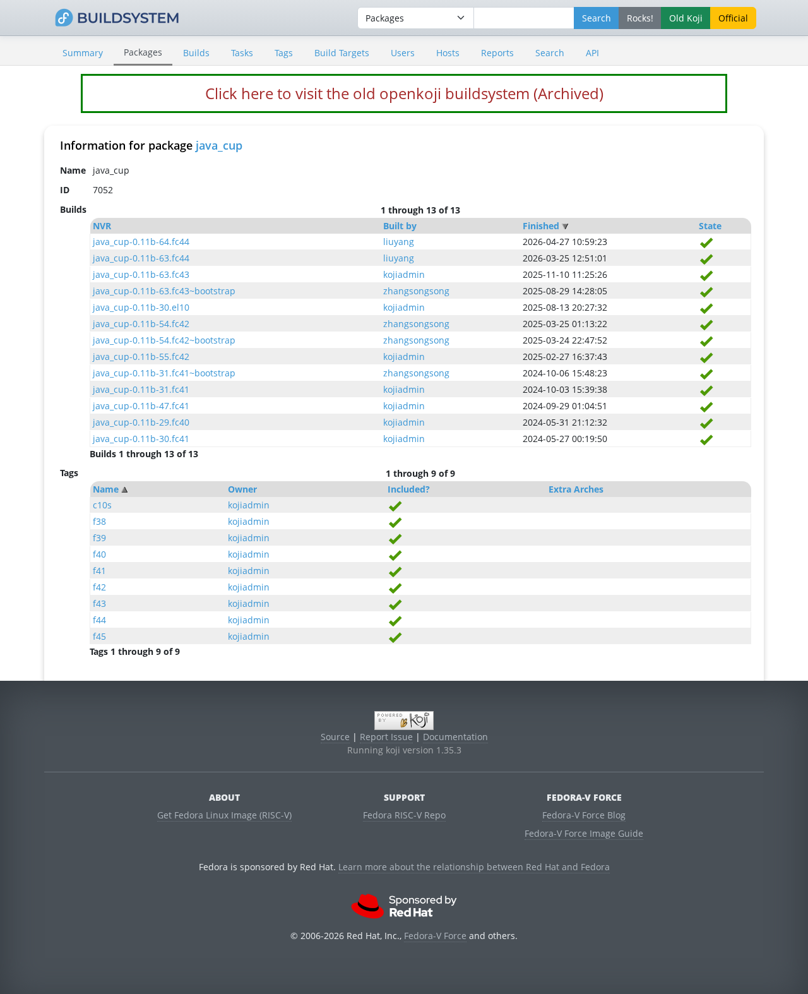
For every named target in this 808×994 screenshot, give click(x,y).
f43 (99, 603)
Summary (82, 53)
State (710, 226)
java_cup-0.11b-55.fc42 (141, 356)
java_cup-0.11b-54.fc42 (141, 324)
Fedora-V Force (435, 936)
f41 (99, 571)
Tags (284, 53)
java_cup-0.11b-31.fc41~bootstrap (164, 373)
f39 (99, 538)
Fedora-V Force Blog (584, 815)
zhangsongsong (416, 291)
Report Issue (386, 737)
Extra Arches (576, 489)
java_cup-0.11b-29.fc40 (141, 422)
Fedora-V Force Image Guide (584, 833)
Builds (196, 53)
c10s (102, 505)
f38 (99, 521)
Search (549, 53)
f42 (99, 587)
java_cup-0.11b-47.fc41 (141, 406)
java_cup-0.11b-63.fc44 (141, 258)
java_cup (219, 145)
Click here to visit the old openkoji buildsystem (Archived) (404, 93)
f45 (99, 636)
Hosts (448, 53)
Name (106, 489)
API (592, 53)
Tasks (242, 53)
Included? (409, 489)
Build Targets (341, 53)
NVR (102, 226)
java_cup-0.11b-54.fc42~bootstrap (164, 340)
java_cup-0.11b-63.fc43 (141, 274)
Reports (497, 53)
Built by (400, 226)
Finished (541, 226)
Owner (242, 489)
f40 (99, 554)
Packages (143, 52)
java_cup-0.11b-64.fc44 (141, 242)
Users (403, 53)
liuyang (398, 242)
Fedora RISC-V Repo (404, 815)
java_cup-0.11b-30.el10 (141, 307)
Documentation (455, 737)
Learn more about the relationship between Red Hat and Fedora (474, 867)
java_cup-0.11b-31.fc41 (141, 389)
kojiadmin (404, 274)
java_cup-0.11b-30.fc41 (141, 439)
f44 (99, 620)
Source (335, 737)
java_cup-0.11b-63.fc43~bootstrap (164, 291)
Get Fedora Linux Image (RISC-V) (224, 815)
